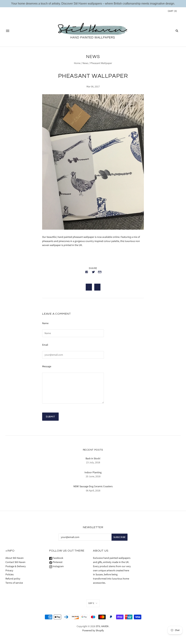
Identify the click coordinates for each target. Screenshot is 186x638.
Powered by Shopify (93, 630)
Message (46, 366)
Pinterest (57, 562)
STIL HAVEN (102, 626)
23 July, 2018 (93, 462)
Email (45, 345)
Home (77, 63)
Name (45, 323)
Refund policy (12, 579)
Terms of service (14, 583)
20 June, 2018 (93, 476)
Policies (9, 574)
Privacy (9, 570)
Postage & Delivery (15, 566)
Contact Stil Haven (15, 562)
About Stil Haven (14, 558)
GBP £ (91, 603)
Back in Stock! (93, 458)
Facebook (57, 558)
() (172, 11)
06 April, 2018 (93, 490)
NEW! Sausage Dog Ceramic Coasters (93, 486)
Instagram (58, 566)
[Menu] (7, 30)
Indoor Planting (93, 472)
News (85, 63)
